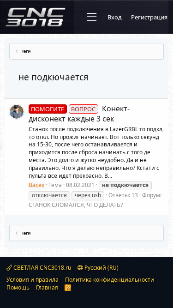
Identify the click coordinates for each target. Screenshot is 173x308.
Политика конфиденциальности (109, 280)
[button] (92, 17)
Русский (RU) (101, 268)
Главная (47, 287)
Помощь (18, 287)
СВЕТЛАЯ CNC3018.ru (41, 268)
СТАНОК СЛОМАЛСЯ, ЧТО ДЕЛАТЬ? (76, 205)
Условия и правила (32, 280)
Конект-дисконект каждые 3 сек (79, 113)
